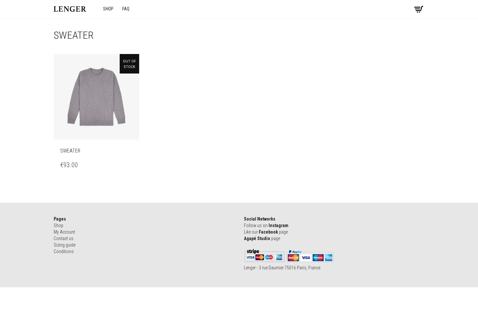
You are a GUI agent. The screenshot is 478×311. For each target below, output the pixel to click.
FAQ (125, 8)
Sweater (70, 151)
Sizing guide (64, 245)
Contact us (63, 238)
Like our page (266, 232)
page (262, 238)
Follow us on (266, 225)
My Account (64, 232)
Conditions (64, 251)
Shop (108, 8)
